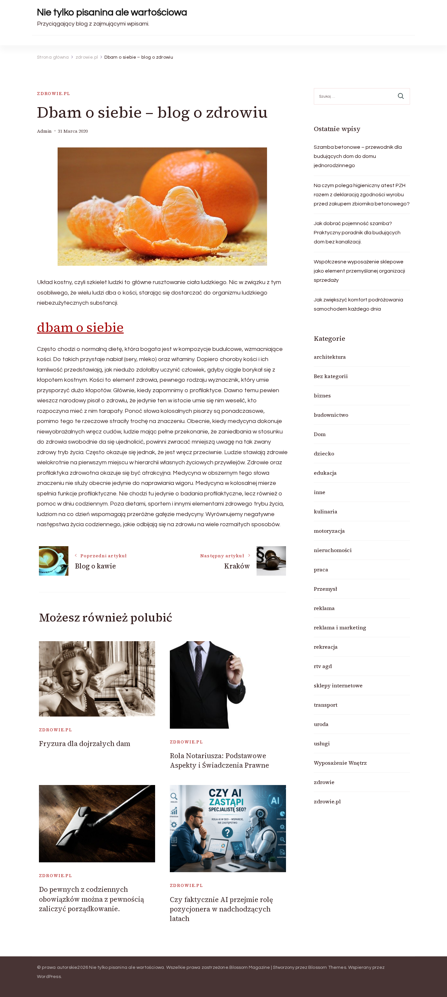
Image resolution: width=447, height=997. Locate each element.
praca (321, 569)
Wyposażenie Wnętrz (340, 762)
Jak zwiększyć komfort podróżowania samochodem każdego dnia (358, 304)
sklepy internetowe (338, 685)
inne (319, 492)
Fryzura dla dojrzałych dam (84, 743)
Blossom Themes (327, 967)
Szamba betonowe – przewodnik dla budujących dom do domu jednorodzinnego (358, 156)
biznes (322, 395)
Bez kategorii (331, 376)
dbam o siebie (80, 327)
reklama (324, 608)
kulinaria (325, 511)
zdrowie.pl (53, 93)
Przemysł (325, 588)
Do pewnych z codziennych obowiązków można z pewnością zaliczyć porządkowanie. (91, 899)
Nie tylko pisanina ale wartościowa (112, 12)
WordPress (49, 976)
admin (44, 131)
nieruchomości (333, 550)
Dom (320, 434)
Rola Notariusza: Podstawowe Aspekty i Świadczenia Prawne (219, 760)
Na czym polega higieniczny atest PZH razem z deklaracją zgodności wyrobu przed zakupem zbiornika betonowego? (362, 194)
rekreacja (326, 646)
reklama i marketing (340, 627)
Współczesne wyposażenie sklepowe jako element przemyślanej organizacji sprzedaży (359, 271)
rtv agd (323, 666)
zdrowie (324, 782)
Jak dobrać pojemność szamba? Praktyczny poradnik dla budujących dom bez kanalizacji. (357, 232)
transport (325, 704)
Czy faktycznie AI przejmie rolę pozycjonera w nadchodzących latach (221, 909)
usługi (322, 743)
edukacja (325, 472)
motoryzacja (329, 530)
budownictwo (331, 414)
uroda (321, 724)
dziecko (324, 453)
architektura (330, 356)
